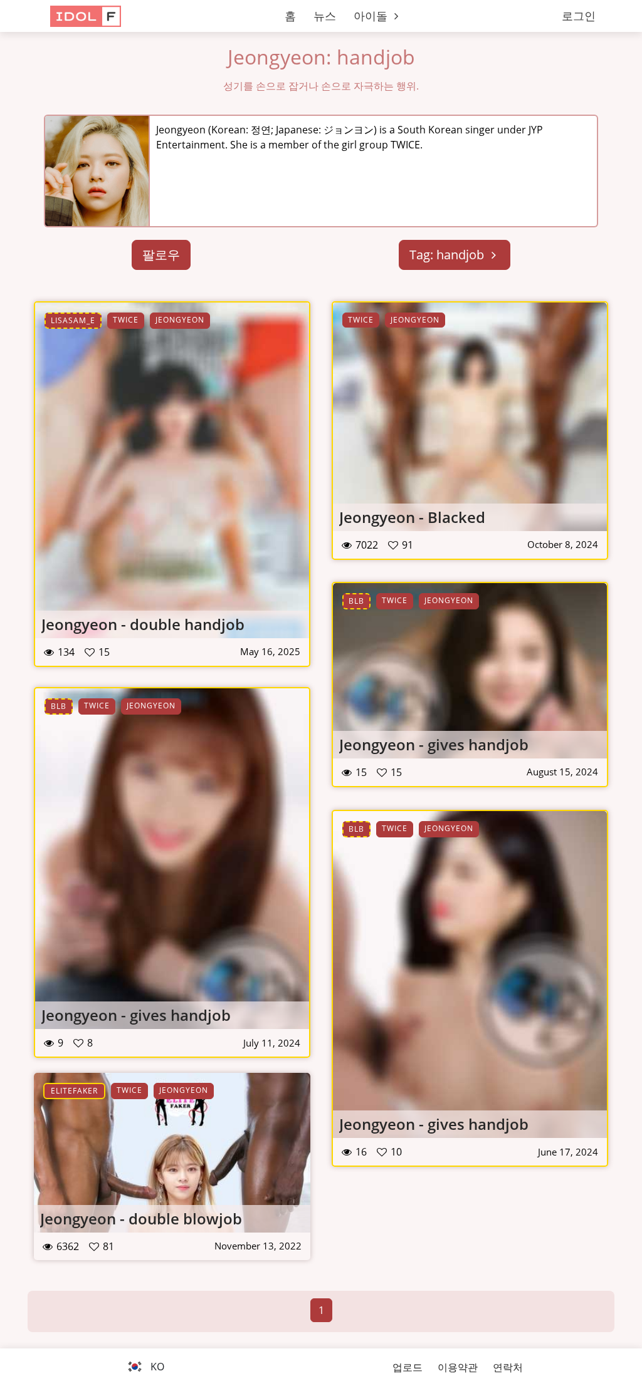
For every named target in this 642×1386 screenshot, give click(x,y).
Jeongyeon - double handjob (143, 624)
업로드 (407, 1367)
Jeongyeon (179, 319)
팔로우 (161, 254)
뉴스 (324, 15)
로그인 (579, 15)
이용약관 (458, 1367)
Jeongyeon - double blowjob (141, 1218)
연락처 (508, 1367)
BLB (356, 601)
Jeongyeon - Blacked (412, 517)
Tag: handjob (448, 254)
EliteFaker (74, 1090)
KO (156, 1366)
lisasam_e (73, 320)
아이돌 (372, 15)
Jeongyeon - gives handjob (434, 744)
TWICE (126, 319)
